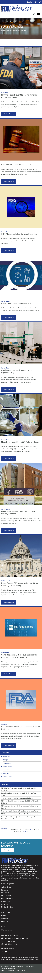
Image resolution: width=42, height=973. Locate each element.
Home (3, 916)
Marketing (6, 773)
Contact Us (5, 918)
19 (24, 829)
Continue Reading (9, 114)
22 (30, 829)
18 (22, 829)
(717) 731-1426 (10, 941)
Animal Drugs (7, 756)
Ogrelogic (13, 968)
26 (38, 829)
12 (9, 829)
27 (40, 829)
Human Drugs (7, 770)
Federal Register (7, 766)
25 (36, 829)
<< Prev (4, 829)
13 (12, 829)
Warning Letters (7, 930)
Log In (29, 2)
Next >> (25, 831)
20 (26, 829)
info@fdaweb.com (11, 944)
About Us (4, 921)
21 (28, 829)
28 (14, 831)
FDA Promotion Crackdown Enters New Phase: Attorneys (19, 814)
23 (32, 829)
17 (20, 829)
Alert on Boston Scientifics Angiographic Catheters (17, 798)
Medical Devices (7, 776)
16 (18, 829)
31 (20, 831)
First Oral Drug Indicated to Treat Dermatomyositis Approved (20, 811)
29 (16, 831)
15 (16, 829)
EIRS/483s (5, 893)
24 (34, 829)
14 (14, 829)
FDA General (6, 763)
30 (18, 831)
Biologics (5, 760)
